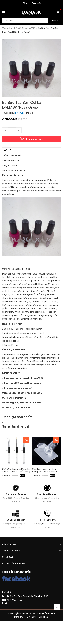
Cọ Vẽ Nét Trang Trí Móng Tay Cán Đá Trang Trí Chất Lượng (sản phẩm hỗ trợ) (16, 471)
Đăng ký (26, 3)
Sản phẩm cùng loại (15, 426)
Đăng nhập (36, 3)
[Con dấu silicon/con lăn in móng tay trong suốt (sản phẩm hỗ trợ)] (46, 450)
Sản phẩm (43, 617)
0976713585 (47, 524)
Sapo (53, 613)
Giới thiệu (31, 617)
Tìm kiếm (54, 20)
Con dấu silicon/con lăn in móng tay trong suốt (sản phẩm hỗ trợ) (44, 471)
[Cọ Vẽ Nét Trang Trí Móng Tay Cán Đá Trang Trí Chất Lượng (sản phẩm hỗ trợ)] (16, 450)
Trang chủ (18, 617)
